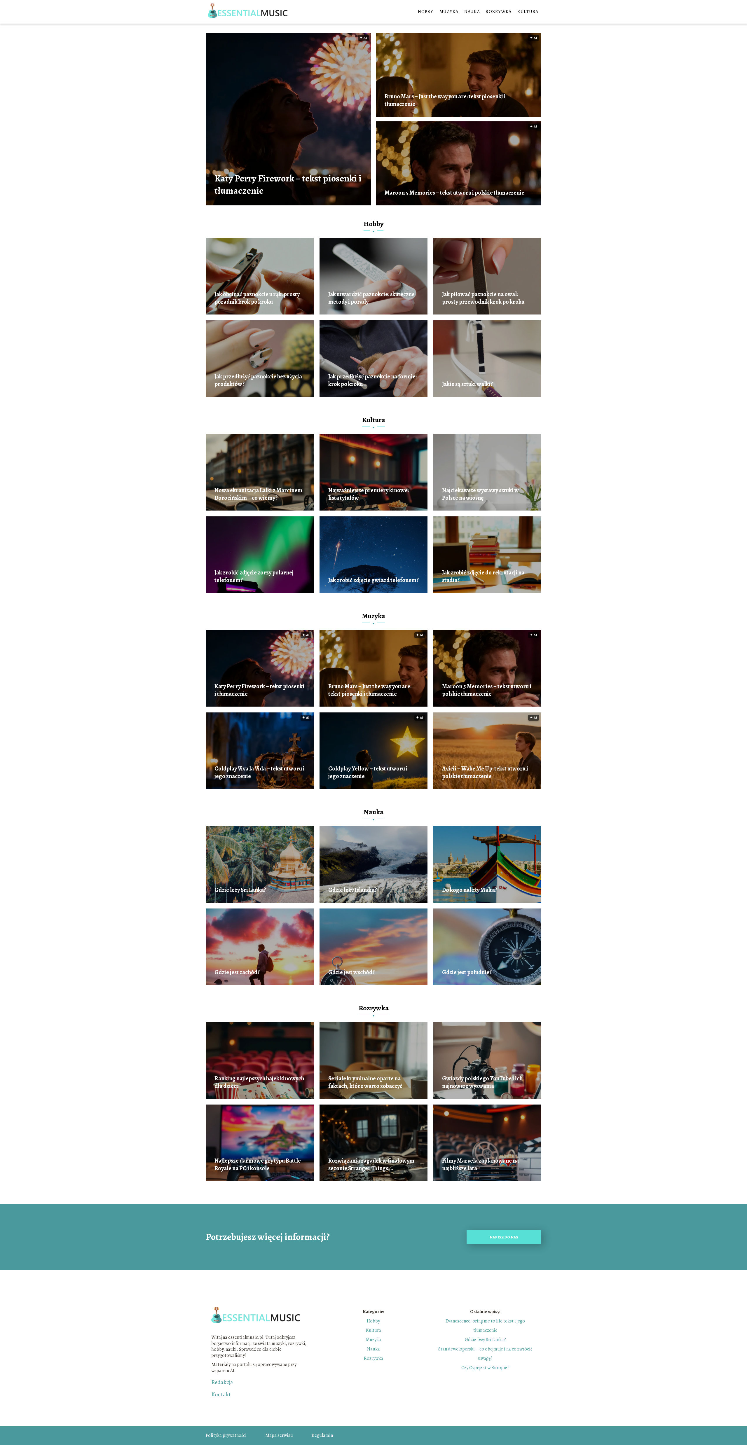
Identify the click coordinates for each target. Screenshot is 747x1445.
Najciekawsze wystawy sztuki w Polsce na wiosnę (480, 494)
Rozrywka (499, 11)
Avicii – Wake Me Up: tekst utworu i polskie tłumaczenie (485, 772)
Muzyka (448, 11)
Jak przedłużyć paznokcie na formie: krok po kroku (372, 380)
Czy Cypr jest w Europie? (485, 1367)
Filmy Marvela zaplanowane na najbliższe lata (480, 1164)
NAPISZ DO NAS (504, 1237)
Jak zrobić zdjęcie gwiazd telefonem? (373, 580)
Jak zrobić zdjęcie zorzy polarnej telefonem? (254, 576)
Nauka (472, 11)
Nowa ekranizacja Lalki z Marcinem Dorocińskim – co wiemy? (258, 494)
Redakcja (222, 1382)
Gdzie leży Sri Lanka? (240, 890)
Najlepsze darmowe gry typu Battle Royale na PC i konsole (257, 1164)
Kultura (527, 11)
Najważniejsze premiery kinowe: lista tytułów (368, 494)
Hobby (425, 11)
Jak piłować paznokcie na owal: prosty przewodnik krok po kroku (483, 298)
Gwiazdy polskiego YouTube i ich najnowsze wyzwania (482, 1082)
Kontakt (221, 1394)
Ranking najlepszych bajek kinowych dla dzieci (259, 1082)
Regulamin (322, 1435)
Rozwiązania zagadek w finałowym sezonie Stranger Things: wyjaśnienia (371, 1164)
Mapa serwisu (279, 1435)
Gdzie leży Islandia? (352, 890)
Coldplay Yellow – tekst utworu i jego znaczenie (368, 772)
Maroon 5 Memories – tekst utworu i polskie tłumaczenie (454, 193)
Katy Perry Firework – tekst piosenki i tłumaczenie (288, 184)
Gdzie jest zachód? (237, 972)
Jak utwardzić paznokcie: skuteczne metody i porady (371, 298)
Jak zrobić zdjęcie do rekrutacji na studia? (483, 576)
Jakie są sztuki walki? (467, 384)
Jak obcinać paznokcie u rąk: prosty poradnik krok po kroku (257, 298)
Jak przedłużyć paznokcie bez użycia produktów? (258, 380)
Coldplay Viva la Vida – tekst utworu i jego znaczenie (259, 772)
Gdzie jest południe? (467, 972)
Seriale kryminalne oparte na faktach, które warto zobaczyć (365, 1082)
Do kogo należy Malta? (469, 890)
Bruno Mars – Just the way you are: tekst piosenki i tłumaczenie (445, 100)
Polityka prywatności (226, 1435)
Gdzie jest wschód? (351, 972)
